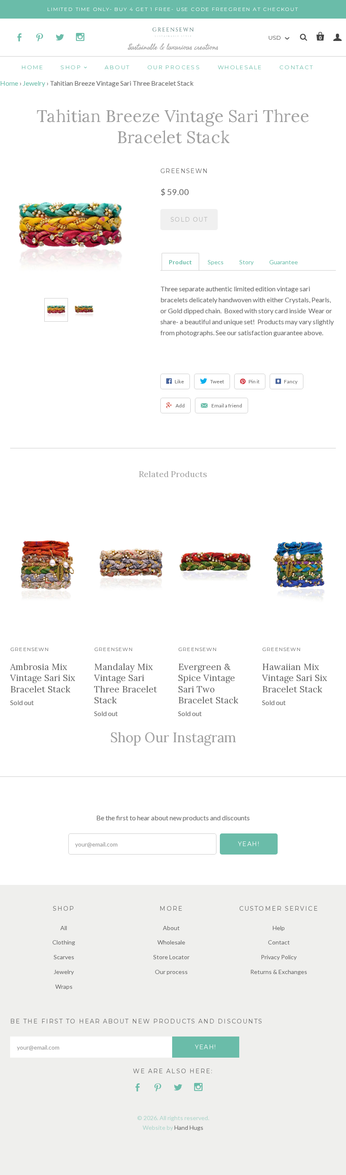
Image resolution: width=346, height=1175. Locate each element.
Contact (296, 67)
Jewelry (34, 83)
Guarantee (283, 262)
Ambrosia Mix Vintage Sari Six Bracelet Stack (42, 678)
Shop (70, 67)
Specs (216, 262)
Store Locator (171, 957)
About (117, 67)
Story (246, 262)
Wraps (64, 986)
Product (180, 262)
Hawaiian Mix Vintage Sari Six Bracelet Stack (294, 678)
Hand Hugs (188, 1127)
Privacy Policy (279, 957)
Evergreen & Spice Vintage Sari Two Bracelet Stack (208, 683)
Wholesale (240, 67)
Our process (173, 67)
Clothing (63, 942)
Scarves (64, 957)
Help (279, 927)
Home (32, 67)
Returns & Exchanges (278, 971)
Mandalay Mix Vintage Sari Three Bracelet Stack (125, 683)
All (63, 927)
